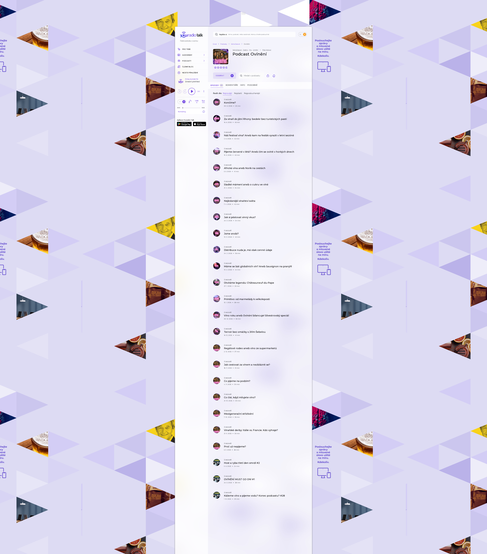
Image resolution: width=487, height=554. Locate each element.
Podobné (252, 85)
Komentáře (232, 85)
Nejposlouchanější (252, 93)
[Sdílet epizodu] (306, 104)
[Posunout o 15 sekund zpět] (179, 91)
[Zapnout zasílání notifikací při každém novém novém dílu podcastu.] (273, 75)
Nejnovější (227, 93)
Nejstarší (238, 93)
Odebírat (220, 76)
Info (242, 85)
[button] (191, 55)
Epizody (216, 85)
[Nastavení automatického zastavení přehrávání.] (190, 101)
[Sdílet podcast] (268, 75)
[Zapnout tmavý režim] (302, 34)
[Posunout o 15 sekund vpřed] (184, 91)
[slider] (183, 108)
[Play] (191, 91)
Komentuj (182, 112)
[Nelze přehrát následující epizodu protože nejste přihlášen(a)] (198, 91)
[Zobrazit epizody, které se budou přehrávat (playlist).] (203, 101)
